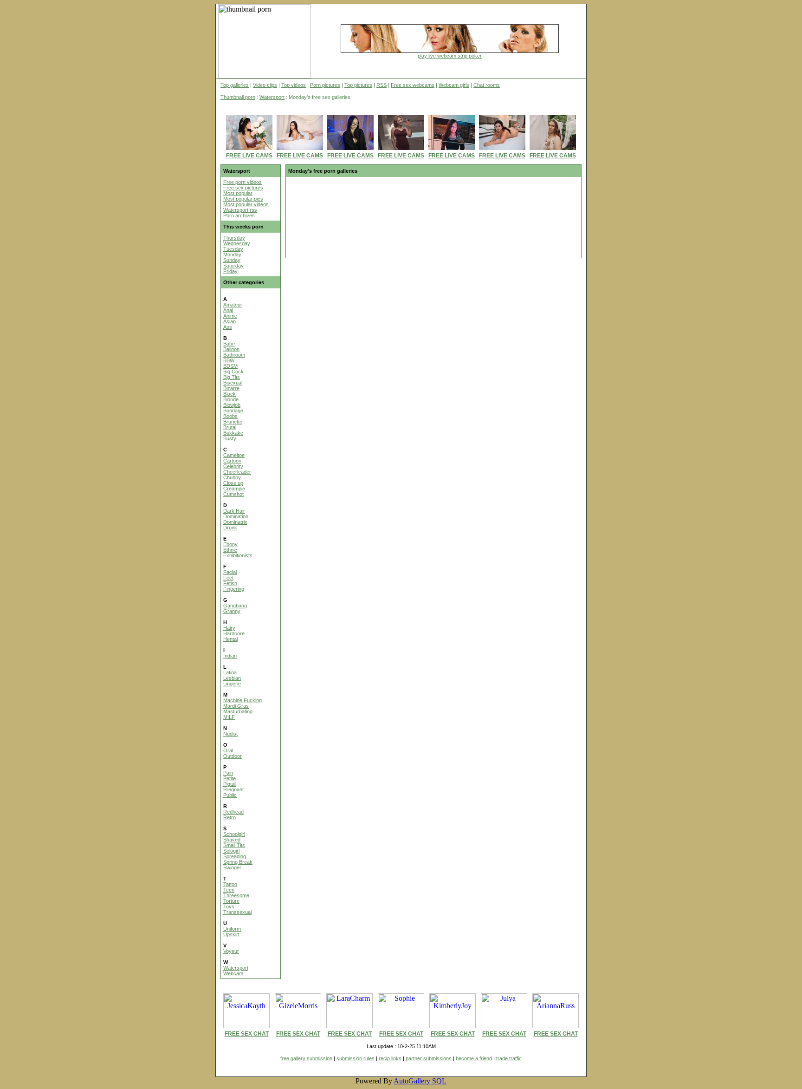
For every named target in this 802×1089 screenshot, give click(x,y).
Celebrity (233, 466)
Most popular (237, 193)
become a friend (474, 1058)
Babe (229, 343)
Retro (229, 817)
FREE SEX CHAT (247, 1033)
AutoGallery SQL (420, 1081)
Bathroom (234, 355)
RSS (381, 85)
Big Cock (233, 371)
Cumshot (233, 494)
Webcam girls (454, 85)
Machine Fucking (242, 700)
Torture (231, 901)
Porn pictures (325, 85)
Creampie (234, 488)
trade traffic (509, 1058)
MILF (229, 717)
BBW (228, 360)
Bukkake (233, 433)
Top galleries (234, 85)
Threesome (236, 895)
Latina (230, 672)
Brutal (229, 427)
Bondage (233, 410)
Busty (229, 438)
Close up (233, 483)
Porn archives (239, 215)
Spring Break (237, 862)
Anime (230, 316)
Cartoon (232, 460)
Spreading (234, 856)
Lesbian (232, 678)
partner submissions (429, 1058)
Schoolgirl (234, 834)
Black (229, 394)
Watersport (272, 97)
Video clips (265, 85)
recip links (390, 1058)
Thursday (234, 238)
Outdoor (232, 756)
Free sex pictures (243, 187)
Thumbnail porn (237, 97)
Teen (228, 890)
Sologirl (231, 851)
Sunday (231, 260)
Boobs (230, 416)
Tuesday (233, 249)
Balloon (231, 349)
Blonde (231, 399)
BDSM (230, 366)
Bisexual (232, 382)
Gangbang (235, 605)
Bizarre (231, 388)
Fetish (230, 583)
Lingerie (232, 683)
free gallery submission (306, 1058)
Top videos (293, 85)
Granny (231, 611)
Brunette (232, 421)
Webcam (233, 973)
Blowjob (231, 405)
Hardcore (234, 633)
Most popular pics (243, 199)
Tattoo (230, 884)
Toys (228, 906)
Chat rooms (486, 85)
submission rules (355, 1058)
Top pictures (358, 85)
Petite (229, 778)
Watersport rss (240, 210)
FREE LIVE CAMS (249, 155)
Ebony (230, 544)
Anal (228, 310)
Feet (228, 577)
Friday (230, 271)
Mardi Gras (236, 706)
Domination (235, 516)
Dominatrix (235, 522)
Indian (230, 656)
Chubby (232, 477)
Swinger (232, 867)
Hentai (230, 639)
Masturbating (237, 711)
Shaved (231, 839)
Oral (228, 750)
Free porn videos (242, 182)
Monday (232, 254)
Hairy (229, 628)
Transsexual (237, 912)
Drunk (230, 527)
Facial (230, 572)
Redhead (233, 812)
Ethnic (230, 550)
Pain (228, 773)
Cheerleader (237, 472)
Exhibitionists (237, 555)
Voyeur (231, 951)
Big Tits (231, 377)
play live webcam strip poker (450, 56)
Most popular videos (246, 204)
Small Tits (234, 845)
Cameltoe (234, 455)
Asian (229, 321)
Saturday (233, 265)
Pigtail (229, 784)
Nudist (230, 734)
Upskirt (231, 934)
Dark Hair (234, 511)
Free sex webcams (412, 85)
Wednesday (236, 243)
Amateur (232, 304)
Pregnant (233, 789)
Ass (227, 327)
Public (230, 795)
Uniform (232, 929)
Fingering (233, 589)
